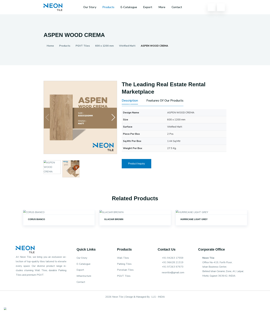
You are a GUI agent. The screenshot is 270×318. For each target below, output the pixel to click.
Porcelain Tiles (125, 270)
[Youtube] (170, 280)
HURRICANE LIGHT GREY (194, 219)
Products (108, 7)
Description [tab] (130, 101)
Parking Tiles (124, 264)
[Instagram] (164, 280)
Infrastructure (84, 276)
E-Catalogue (129, 7)
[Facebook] (159, 280)
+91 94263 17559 (172, 258)
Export (147, 7)
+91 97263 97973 (172, 266)
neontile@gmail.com (173, 272)
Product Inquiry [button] (136, 163)
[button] (113, 117)
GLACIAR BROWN (113, 219)
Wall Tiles (123, 258)
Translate (206, 16)
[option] (59, 221)
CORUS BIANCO (36, 219)
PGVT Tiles (123, 276)
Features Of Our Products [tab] (164, 101)
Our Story (89, 7)
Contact (81, 282)
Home (50, 45)
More (161, 7)
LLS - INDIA (158, 297)
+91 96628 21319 (172, 262)
